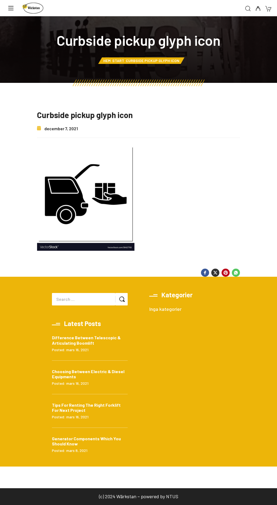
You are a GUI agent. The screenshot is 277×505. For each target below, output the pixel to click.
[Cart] (268, 9)
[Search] (248, 9)
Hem (107, 60)
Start (118, 60)
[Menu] (11, 8)
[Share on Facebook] (205, 273)
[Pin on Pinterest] (225, 273)
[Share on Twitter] (215, 273)
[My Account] (258, 9)
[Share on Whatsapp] (236, 273)
